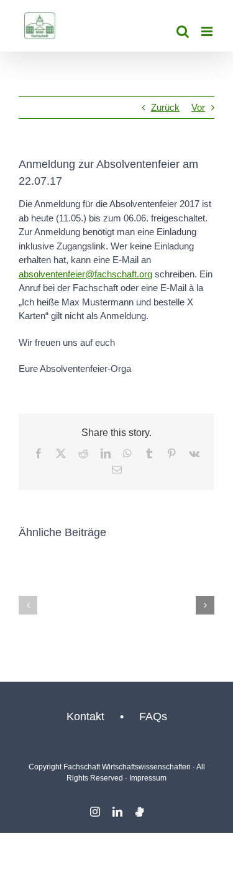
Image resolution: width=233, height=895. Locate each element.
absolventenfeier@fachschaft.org (85, 274)
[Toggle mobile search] (182, 31)
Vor (198, 107)
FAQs (153, 716)
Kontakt (85, 716)
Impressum (148, 778)
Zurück (165, 107)
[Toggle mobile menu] (207, 31)
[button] (28, 605)
